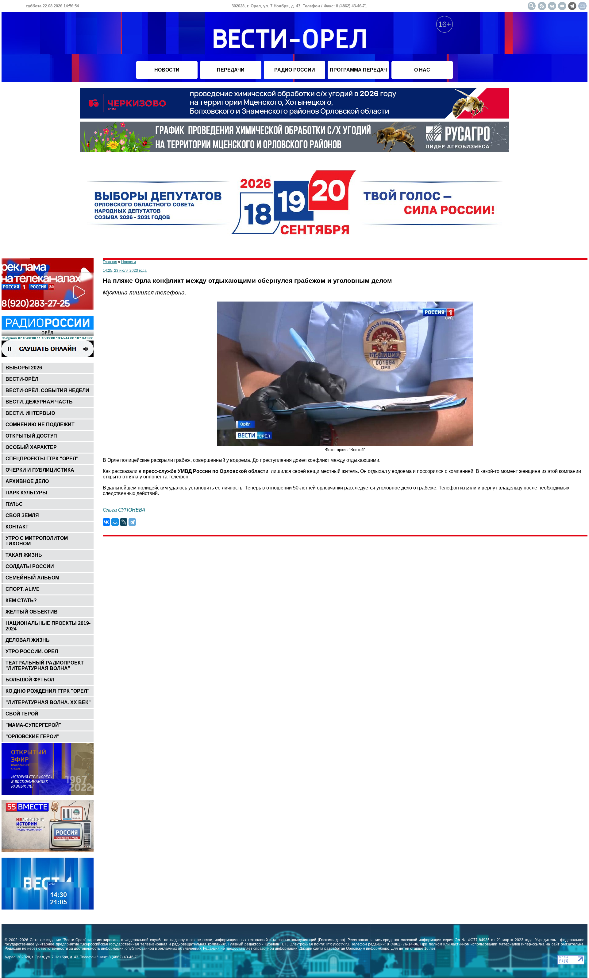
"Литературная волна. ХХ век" (48, 702)
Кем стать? (21, 600)
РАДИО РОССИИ (294, 69)
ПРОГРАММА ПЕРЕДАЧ (358, 69)
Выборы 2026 (24, 367)
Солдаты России (30, 566)
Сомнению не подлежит (40, 424)
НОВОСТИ (166, 69)
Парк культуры (26, 492)
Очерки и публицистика (40, 470)
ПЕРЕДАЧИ (230, 69)
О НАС (422, 69)
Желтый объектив (32, 611)
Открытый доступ (31, 435)
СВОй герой (22, 713)
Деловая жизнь (28, 640)
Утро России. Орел (32, 651)
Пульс (14, 504)
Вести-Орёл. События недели (47, 390)
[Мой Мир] (115, 522)
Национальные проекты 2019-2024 (48, 626)
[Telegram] (132, 522)
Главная (110, 262)
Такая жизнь (24, 555)
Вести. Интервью (30, 413)
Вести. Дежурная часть (39, 401)
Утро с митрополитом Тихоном (37, 541)
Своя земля (22, 515)
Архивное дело (27, 481)
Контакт (17, 526)
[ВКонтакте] (106, 522)
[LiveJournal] (123, 522)
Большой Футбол (30, 679)
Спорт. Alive (23, 589)
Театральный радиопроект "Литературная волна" (45, 665)
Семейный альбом (32, 577)
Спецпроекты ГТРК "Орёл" (42, 458)
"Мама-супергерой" (33, 725)
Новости (128, 262)
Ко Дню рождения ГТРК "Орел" (48, 691)
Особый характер (31, 447)
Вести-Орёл (22, 379)
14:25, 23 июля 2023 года (125, 270)
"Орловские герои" (33, 736)
